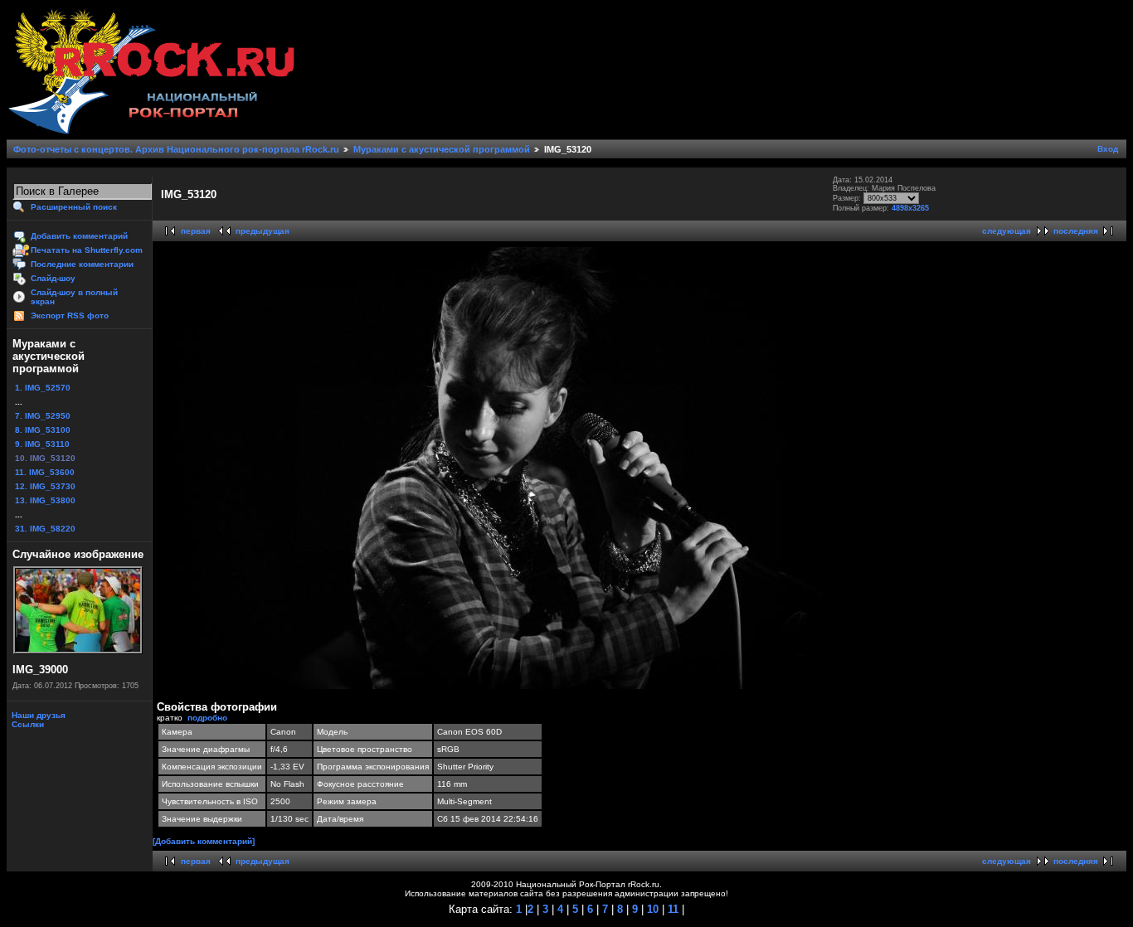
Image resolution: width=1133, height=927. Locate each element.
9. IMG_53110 (42, 444)
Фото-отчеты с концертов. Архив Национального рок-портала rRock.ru (176, 149)
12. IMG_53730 (45, 486)
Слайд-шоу (53, 278)
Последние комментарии (82, 264)
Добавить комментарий (79, 235)
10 (651, 909)
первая (196, 230)
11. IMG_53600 (45, 472)
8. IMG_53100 (43, 429)
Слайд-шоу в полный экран (74, 297)
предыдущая (262, 230)
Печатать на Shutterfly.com (87, 250)
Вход (1107, 148)
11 (671, 909)
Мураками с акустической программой (441, 149)
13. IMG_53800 (45, 500)
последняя (1075, 230)
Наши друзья (37, 715)
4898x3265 (910, 208)
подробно (207, 717)
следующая (1006, 230)
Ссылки (26, 724)
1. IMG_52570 (43, 387)
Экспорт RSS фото (70, 315)
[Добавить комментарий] (204, 841)
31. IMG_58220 (45, 528)
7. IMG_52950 (43, 415)
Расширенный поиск (74, 206)
